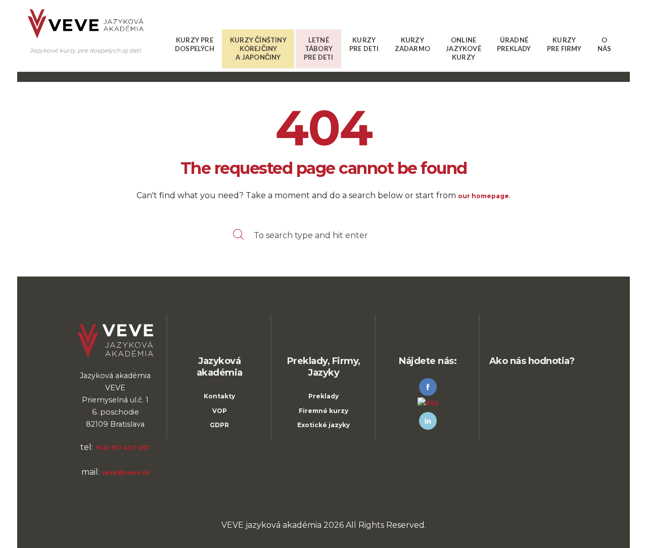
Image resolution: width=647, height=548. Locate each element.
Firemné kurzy (323, 411)
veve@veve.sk (126, 472)
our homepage (483, 196)
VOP (219, 411)
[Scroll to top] (85, 529)
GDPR (219, 425)
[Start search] (236, 235)
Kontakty (219, 396)
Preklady (323, 396)
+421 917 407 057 (122, 447)
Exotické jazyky (323, 425)
